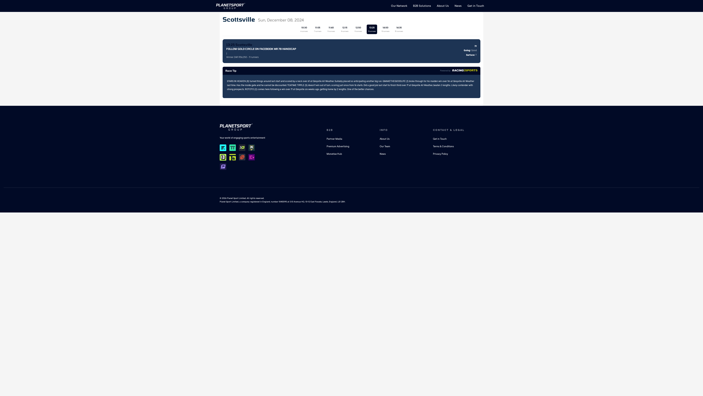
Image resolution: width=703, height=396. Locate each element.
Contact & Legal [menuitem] (448, 130)
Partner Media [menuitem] (334, 139)
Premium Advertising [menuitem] (338, 146)
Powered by (445, 71)
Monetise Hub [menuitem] (334, 154)
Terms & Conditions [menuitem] (443, 146)
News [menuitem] (458, 6)
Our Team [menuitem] (385, 146)
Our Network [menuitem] (399, 6)
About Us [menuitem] (443, 6)
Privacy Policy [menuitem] (440, 154)
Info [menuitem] (384, 130)
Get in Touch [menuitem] (475, 6)
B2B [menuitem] (330, 130)
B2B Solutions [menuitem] (422, 6)
